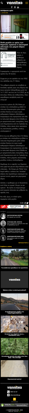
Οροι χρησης (14, 401)
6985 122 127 (13, 391)
